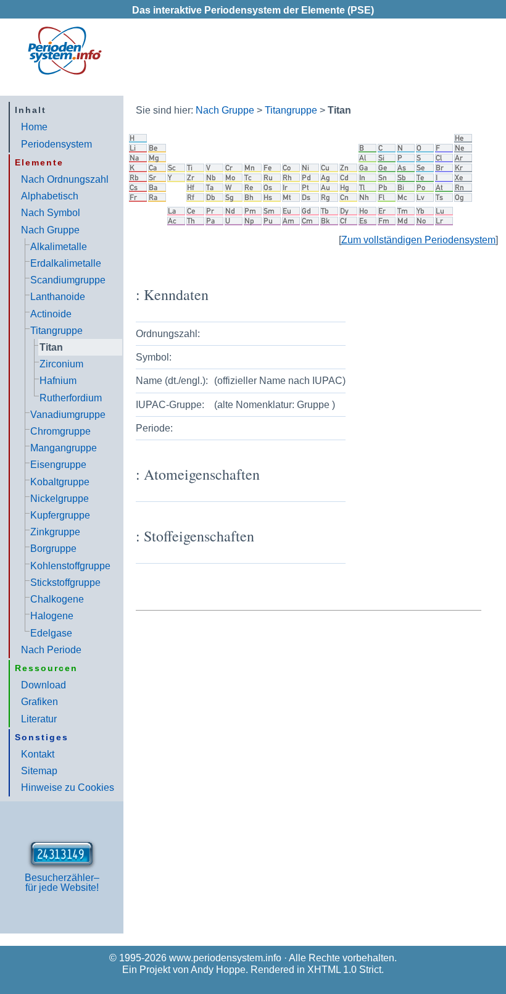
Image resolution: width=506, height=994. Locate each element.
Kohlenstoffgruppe (70, 566)
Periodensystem (56, 144)
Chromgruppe (60, 431)
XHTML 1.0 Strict (344, 969)
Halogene (51, 616)
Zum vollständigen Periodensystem (418, 240)
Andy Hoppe (218, 969)
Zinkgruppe (55, 532)
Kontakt (37, 754)
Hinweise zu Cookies (67, 787)
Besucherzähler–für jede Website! (62, 882)
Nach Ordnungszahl (65, 179)
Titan (51, 347)
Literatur (39, 719)
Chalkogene (57, 599)
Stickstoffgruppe (65, 582)
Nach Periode (51, 650)
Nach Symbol (50, 212)
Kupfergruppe (60, 515)
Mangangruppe (63, 448)
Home (34, 127)
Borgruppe (53, 548)
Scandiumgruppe (68, 280)
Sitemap (39, 771)
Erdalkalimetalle (65, 263)
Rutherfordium (70, 398)
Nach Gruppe (50, 230)
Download (43, 685)
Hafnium (58, 380)
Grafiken (39, 701)
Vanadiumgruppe (68, 414)
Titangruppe (56, 330)
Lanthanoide (57, 296)
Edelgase (51, 633)
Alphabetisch (49, 196)
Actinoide (51, 314)
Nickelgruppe (59, 498)
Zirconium (61, 364)
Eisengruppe (58, 464)
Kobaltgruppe (59, 482)
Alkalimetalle (58, 246)
